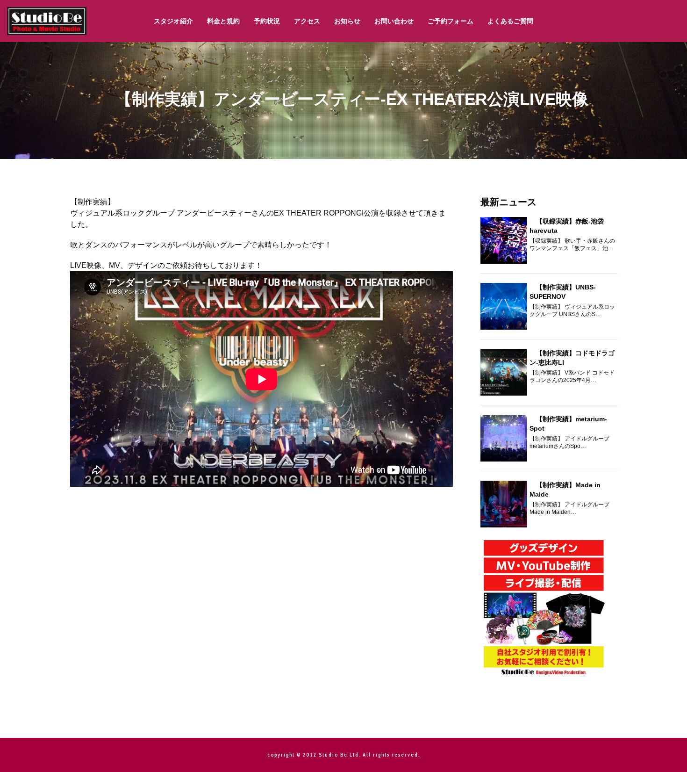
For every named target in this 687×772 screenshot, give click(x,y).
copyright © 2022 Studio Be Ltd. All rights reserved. (343, 754)
